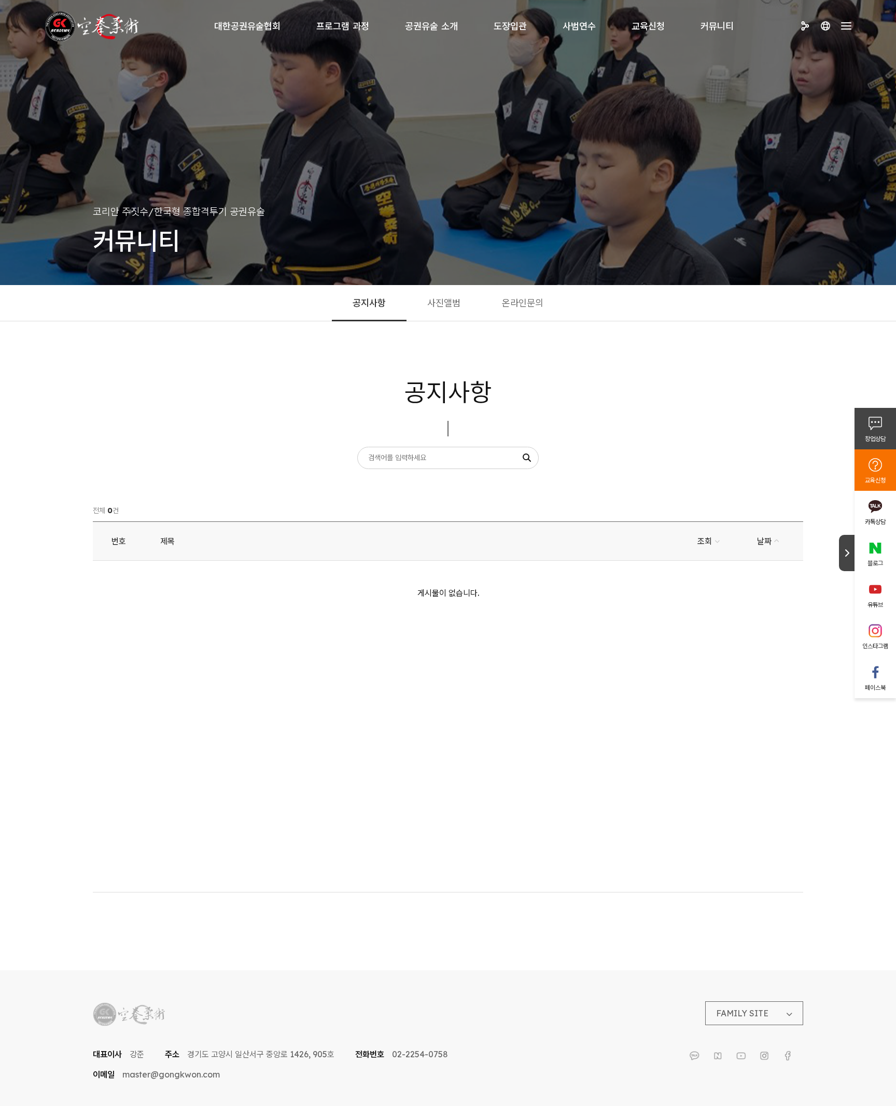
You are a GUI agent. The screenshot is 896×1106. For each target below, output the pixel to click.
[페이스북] (787, 1056)
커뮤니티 (717, 26)
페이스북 (875, 687)
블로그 (875, 563)
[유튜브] (741, 1056)
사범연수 (579, 26)
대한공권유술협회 (247, 26)
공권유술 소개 (431, 26)
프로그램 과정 (342, 26)
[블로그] (717, 1056)
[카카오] (694, 1056)
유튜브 (875, 604)
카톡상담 (875, 522)
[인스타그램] (764, 1056)
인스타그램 (875, 646)
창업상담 (875, 439)
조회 (704, 541)
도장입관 (510, 26)
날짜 (764, 541)
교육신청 (648, 26)
